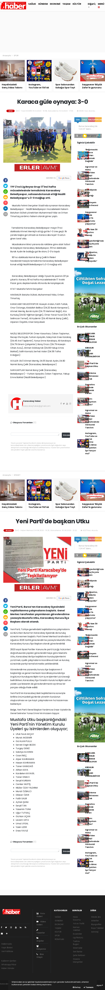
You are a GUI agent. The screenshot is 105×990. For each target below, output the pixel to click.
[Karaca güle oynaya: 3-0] (37, 139)
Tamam (89, 987)
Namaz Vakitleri (76, 929)
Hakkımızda (6, 944)
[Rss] (26, 927)
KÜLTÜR (77, 4)
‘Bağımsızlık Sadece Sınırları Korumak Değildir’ (91, 155)
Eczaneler (77, 933)
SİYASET (17, 475)
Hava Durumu (77, 918)
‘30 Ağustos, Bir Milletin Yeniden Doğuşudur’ (91, 256)
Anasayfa (7, 55)
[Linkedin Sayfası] (22, 927)
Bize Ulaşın (40, 955)
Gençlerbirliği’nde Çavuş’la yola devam (94, 243)
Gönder (66, 435)
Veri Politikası (7, 951)
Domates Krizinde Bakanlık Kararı (90, 389)
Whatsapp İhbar (8, 964)
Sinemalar (77, 948)
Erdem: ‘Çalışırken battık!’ (90, 401)
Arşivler (40, 940)
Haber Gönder (7, 968)
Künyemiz (41, 949)
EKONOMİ (55, 4)
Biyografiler (96, 924)
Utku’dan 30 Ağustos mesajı (91, 232)
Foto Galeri (41, 915)
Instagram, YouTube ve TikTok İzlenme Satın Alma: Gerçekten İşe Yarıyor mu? (91, 443)
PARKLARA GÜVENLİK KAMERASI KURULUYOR (91, 338)
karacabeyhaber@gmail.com (36, 406)
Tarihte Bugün (76, 943)
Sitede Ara (96, 917)
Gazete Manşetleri (78, 960)
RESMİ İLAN (59, 939)
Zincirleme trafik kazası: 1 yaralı (92, 376)
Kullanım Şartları (8, 960)
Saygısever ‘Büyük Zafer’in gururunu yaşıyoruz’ (91, 218)
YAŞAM (66, 4)
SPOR (16, 55)
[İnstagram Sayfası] (12, 927)
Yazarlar (41, 932)
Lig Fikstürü (78, 937)
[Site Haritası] (3, 933)
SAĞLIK (32, 4)
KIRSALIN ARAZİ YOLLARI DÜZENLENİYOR (92, 352)
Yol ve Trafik (78, 923)
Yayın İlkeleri (6, 947)
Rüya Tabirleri (97, 928)
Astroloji (94, 931)
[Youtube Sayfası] (17, 927)
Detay (77, 987)
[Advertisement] (52, 32)
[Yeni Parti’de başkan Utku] (37, 559)
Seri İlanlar (77, 951)
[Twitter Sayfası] (7, 927)
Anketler (95, 920)
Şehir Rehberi (79, 955)
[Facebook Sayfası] (2, 927)
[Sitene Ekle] (8, 933)
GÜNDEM (43, 4)
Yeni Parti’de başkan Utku (91, 365)
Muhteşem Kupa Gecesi (91, 204)
